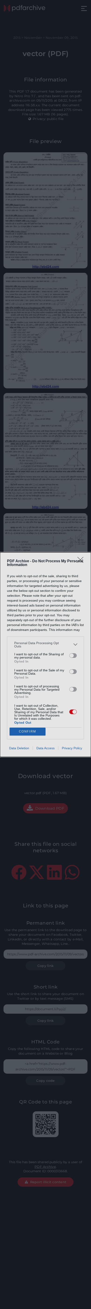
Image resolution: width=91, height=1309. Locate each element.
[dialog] (45, 654)
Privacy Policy (72, 748)
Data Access (45, 748)
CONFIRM (27, 731)
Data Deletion (19, 748)
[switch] (73, 655)
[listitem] (45, 644)
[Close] (81, 561)
